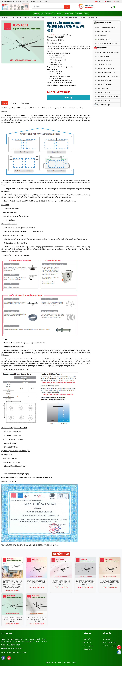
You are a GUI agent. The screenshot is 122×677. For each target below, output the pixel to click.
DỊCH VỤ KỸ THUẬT (69, 13)
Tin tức (39, 1)
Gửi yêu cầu (88, 649)
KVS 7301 (54, 545)
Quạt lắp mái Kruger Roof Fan (105, 72)
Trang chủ (36, 13)
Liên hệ (45, 1)
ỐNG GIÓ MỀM (101, 35)
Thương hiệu (79, 13)
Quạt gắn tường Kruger (103, 92)
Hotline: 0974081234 (22, 1)
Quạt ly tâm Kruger (102, 88)
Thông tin (33, 1)
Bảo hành (87, 642)
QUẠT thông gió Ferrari (103, 64)
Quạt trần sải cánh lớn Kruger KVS (36, 17)
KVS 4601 (31, 545)
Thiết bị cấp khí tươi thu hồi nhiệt (106, 43)
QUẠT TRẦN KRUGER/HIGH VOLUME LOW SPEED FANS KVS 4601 (74, 17)
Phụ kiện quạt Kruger (103, 56)
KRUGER (61, 37)
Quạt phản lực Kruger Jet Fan (105, 68)
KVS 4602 (16, 545)
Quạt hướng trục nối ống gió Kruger (107, 96)
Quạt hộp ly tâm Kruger (103, 100)
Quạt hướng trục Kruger (103, 80)
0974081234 (63, 91)
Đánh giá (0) (14, 103)
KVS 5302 (23, 545)
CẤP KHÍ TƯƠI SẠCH (46, 13)
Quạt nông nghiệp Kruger (104, 60)
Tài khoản (108, 639)
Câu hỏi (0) (25, 103)
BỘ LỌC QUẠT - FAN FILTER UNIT (107, 27)
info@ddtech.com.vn (9, 1)
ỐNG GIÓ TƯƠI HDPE (103, 39)
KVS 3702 (8, 545)
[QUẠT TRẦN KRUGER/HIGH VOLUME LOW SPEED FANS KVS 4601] (23, 42)
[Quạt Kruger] (15, 7)
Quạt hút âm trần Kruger (104, 84)
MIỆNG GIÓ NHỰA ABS (103, 31)
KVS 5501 (39, 545)
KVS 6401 (46, 545)
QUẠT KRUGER (58, 13)
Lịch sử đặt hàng (110, 642)
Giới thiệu (87, 639)
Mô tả (5, 103)
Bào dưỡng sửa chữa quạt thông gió (107, 52)
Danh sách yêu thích (111, 646)
